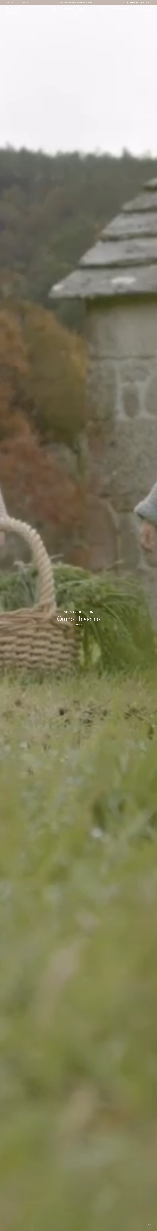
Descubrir (78, 625)
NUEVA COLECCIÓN (37, 8)
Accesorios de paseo (119, 8)
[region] (78, 618)
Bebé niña (55, 9)
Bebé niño (68, 9)
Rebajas (78, 13)
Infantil (102, 9)
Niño (91, 9)
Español (23, 2)
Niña (81, 9)
